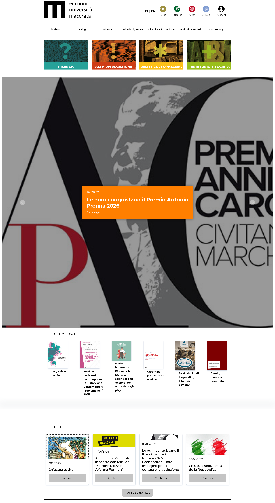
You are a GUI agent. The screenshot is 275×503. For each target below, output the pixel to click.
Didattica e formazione (161, 29)
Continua (67, 478)
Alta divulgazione (133, 29)
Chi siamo (55, 29)
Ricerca (107, 29)
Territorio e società (190, 29)
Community (216, 29)
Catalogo (82, 29)
